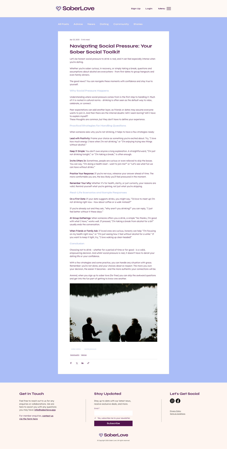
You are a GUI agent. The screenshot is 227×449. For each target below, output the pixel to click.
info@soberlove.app (45, 409)
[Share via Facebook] (71, 363)
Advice (78, 24)
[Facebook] (178, 401)
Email (97, 408)
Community (121, 24)
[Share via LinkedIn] (82, 363)
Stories (138, 24)
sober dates (76, 349)
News (91, 24)
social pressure (90, 349)
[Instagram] (172, 401)
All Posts (63, 24)
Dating (104, 24)
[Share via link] (88, 363)
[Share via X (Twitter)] (77, 363)
